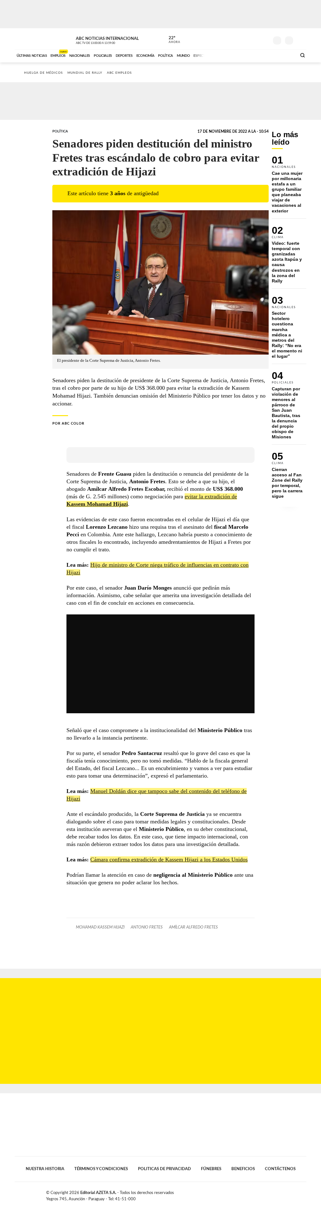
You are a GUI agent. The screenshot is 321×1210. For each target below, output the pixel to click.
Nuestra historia (45, 1169)
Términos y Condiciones (101, 1169)
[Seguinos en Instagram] (264, 39)
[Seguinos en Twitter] (245, 39)
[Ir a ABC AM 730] (258, 54)
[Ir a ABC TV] (241, 54)
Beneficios (243, 1169)
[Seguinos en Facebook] (236, 39)
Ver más (289, 187)
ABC (31, 39)
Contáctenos (280, 1169)
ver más (171, 40)
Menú (301, 40)
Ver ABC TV (107, 39)
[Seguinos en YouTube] (255, 39)
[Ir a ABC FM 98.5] (283, 54)
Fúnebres (211, 1169)
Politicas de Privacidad (164, 1169)
